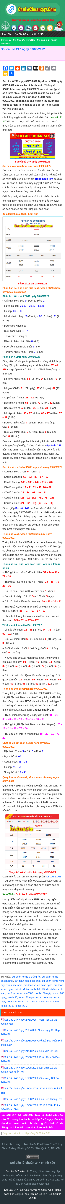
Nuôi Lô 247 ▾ (38, 34)
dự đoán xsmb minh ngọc (38, 985)
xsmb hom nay (44, 997)
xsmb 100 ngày (43, 993)
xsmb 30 (12, 997)
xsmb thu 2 (24, 1001)
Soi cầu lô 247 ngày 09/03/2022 (23, 49)
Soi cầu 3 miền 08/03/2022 (31, 894)
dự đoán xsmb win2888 (20, 993)
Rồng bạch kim (44, 178)
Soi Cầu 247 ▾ (21, 34)
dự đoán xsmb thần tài (32, 989)
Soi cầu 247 (22, 508)
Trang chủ (6, 40)
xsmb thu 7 (21, 1005)
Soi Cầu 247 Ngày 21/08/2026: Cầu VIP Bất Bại (31, 1051)
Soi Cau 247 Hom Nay (24, 40)
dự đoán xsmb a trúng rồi (26, 976)
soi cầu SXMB (54, 876)
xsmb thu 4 (38, 1001)
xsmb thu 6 (7, 1005)
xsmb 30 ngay (26, 997)
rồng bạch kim (10, 1133)
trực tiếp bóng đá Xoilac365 (34, 1133)
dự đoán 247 (53, 445)
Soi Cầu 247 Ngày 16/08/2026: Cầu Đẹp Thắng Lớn (33, 1099)
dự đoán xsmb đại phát (28, 980)
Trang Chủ (6, 34)
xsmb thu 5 (52, 1001)
